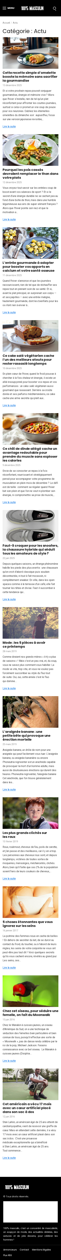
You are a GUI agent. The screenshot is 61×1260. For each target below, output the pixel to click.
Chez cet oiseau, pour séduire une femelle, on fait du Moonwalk (30, 1013)
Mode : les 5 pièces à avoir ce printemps (24, 644)
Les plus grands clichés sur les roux (25, 835)
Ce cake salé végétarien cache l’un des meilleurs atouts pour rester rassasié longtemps (28, 359)
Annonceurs (10, 1249)
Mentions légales (41, 1249)
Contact (24, 1249)
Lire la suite (9, 126)
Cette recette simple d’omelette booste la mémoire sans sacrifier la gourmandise (30, 76)
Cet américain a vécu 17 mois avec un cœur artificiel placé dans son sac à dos (27, 1108)
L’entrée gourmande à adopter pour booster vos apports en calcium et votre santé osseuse (28, 267)
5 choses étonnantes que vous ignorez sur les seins (28, 924)
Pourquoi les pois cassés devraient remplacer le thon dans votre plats (30, 174)
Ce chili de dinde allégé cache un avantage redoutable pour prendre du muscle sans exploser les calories (30, 454)
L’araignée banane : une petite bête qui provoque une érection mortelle (26, 735)
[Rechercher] (54, 8)
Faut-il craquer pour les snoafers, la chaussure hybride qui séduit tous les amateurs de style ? (30, 549)
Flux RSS (7, 1255)
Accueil (6, 22)
